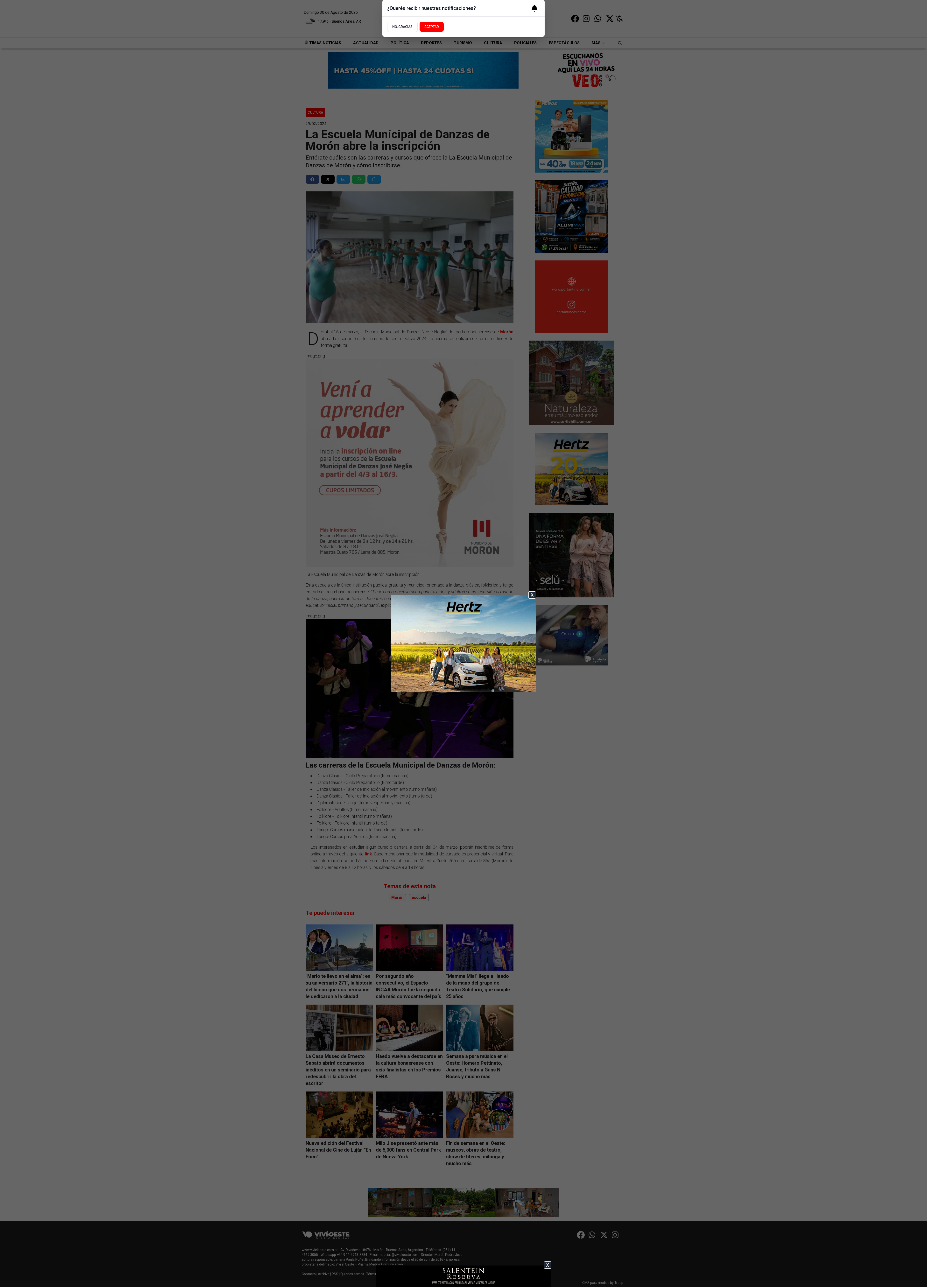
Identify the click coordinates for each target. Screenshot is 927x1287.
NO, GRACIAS (402, 27)
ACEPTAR (431, 27)
